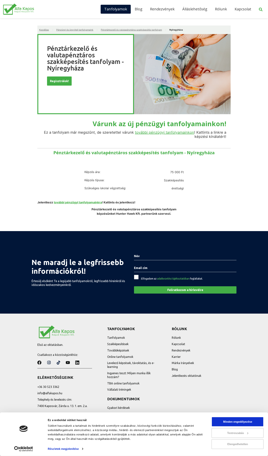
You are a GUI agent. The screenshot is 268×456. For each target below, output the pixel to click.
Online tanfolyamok (120, 356)
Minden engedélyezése (237, 421)
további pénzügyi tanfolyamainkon (164, 132)
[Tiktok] (58, 363)
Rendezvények (162, 9)
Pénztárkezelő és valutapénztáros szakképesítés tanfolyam (131, 29)
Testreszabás (235, 432)
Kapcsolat (243, 9)
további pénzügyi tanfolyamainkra (78, 202)
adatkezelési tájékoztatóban (173, 278)
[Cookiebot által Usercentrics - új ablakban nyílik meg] (24, 449)
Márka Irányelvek (183, 363)
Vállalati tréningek (119, 389)
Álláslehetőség (194, 9)
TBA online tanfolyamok (123, 383)
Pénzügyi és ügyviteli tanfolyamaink (74, 29)
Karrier (176, 356)
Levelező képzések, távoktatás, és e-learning (130, 364)
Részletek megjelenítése (63, 448)
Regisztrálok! (59, 81)
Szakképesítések (118, 344)
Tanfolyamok (115, 9)
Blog (138, 9)
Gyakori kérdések (118, 407)
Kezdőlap (44, 29)
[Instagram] (49, 363)
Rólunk (221, 9)
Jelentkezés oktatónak (186, 375)
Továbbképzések (118, 350)
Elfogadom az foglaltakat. (172, 278)
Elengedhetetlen (237, 444)
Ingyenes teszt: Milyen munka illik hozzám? (129, 375)
